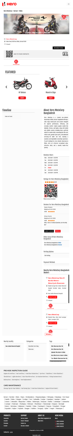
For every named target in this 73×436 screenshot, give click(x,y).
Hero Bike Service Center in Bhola (59, 355)
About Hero (40, 421)
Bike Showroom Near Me (57, 346)
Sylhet (47, 408)
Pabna (35, 406)
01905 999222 (60, 426)
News (56, 418)
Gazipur (44, 399)
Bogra (23, 397)
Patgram (49, 406)
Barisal (60, 245)
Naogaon (55, 404)
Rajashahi (8, 408)
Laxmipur (8, 404)
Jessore (8, 402)
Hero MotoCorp (53, 314)
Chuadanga (58, 397)
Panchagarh (42, 406)
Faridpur (26, 399)
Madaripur (15, 404)
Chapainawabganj (41, 397)
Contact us (23, 423)
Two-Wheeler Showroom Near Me (59, 358)
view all (58, 231)
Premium (6, 423)
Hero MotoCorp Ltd (37, 430)
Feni (31, 399)
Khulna (29, 402)
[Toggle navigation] (69, 4)
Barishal (12, 397)
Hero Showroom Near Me (57, 349)
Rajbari (15, 408)
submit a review (49, 231)
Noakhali (29, 406)
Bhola (59, 242)
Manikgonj (23, 404)
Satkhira (34, 408)
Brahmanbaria (30, 397)
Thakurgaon (60, 408)
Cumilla (8, 399)
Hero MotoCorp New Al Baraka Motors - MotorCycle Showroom (56, 280)
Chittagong (51, 397)
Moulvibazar (39, 404)
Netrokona (14, 406)
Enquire (22, 98)
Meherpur (31, 404)
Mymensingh (47, 404)
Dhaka (13, 399)
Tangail (52, 408)
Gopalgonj (50, 399)
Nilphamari (22, 406)
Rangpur (28, 408)
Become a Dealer (25, 426)
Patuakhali (56, 406)
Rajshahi (21, 408)
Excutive (6, 421)
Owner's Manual (25, 421)
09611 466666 (60, 424)
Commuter (6, 418)
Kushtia (51, 402)
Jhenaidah (14, 402)
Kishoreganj (37, 402)
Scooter (5, 426)
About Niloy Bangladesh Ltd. (44, 418)
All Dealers (48, 334)
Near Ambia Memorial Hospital (13, 346)
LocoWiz (38, 435)
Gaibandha (37, 399)
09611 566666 (60, 421)
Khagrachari (23, 402)
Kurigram (44, 402)
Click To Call (52, 297)
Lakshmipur (58, 402)
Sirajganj (41, 408)
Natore (7, 406)
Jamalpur (58, 399)
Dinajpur (19, 399)
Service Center (24, 418)
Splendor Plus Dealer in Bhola (58, 352)
